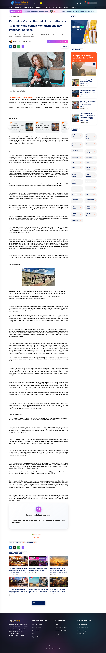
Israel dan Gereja (90, 168)
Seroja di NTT (90, 214)
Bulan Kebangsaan (82, 628)
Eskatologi (76, 157)
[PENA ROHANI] (19, 3)
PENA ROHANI (58, 645)
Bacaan (17, 7)
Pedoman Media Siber (61, 631)
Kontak (52, 3)
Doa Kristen (90, 143)
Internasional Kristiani (17, 542)
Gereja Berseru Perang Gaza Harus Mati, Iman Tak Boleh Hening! (58, 591)
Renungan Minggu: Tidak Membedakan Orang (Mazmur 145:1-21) (87, 81)
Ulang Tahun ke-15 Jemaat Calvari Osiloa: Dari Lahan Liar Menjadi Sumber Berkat (88, 104)
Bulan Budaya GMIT (90, 137)
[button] (55, 41)
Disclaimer (58, 637)
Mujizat (90, 188)
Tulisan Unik (35, 634)
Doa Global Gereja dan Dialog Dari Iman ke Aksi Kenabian (38, 569)
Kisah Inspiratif (90, 175)
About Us (46, 3)
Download (76, 150)
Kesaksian (16, 16)
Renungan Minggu (37, 624)
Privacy (57, 634)
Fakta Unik (90, 157)
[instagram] (53, 648)
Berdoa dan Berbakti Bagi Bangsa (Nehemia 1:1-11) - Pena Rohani (87, 92)
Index (56, 3)
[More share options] (23, 46)
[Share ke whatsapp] (18, 46)
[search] (77, 2)
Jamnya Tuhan (76, 175)
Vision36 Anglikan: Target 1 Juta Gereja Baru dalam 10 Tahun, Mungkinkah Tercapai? (58, 570)
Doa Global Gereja (76, 145)
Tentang (57, 624)
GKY (76, 162)
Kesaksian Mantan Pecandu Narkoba (21, 97)
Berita (74, 7)
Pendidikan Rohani (76, 200)
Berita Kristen (76, 136)
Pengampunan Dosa (91, 200)
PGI (90, 194)
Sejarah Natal (76, 214)
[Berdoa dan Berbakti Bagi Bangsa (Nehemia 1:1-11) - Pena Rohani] (73, 91)
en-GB (92, 3)
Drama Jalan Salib (90, 151)
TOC (65, 46)
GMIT (90, 162)
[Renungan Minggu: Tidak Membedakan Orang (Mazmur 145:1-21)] (73, 81)
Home (11, 7)
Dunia (47, 7)
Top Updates (28, 7)
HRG (60, 7)
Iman (76, 167)
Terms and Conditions (61, 628)
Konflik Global (76, 182)
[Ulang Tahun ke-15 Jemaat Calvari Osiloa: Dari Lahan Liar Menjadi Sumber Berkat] (73, 103)
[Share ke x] (14, 46)
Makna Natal (76, 189)
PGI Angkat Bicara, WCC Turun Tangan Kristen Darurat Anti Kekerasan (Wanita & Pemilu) (18, 570)
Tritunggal (76, 220)
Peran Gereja (76, 207)
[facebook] (46, 648)
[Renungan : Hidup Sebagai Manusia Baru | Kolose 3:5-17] (73, 64)
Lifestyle (90, 181)
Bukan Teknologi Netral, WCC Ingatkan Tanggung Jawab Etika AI (45, 11)
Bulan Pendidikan (82, 624)
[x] (50, 648)
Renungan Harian (36, 628)
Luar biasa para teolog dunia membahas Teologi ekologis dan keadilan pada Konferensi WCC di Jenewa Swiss (87, 117)
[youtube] (56, 648)
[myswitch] (96, 7)
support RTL (37, 3)
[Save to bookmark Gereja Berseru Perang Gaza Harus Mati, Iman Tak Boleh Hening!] (51, 578)
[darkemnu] (80, 2)
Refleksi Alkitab (90, 207)
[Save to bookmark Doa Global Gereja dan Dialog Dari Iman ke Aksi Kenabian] (31, 558)
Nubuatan (76, 194)
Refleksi (38, 7)
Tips (54, 7)
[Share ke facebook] (10, 46)
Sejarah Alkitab (36, 637)
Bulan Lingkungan (82, 631)
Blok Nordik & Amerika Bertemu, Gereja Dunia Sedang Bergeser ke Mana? (18, 591)
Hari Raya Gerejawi (82, 634)
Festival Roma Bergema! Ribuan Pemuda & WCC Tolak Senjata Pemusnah (38, 591)
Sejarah (66, 7)
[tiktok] (59, 648)
